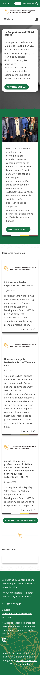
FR (4, 3)
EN (9, 3)
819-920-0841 (14, 604)
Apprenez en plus (17, 86)
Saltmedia (24, 663)
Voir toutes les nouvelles (20, 520)
